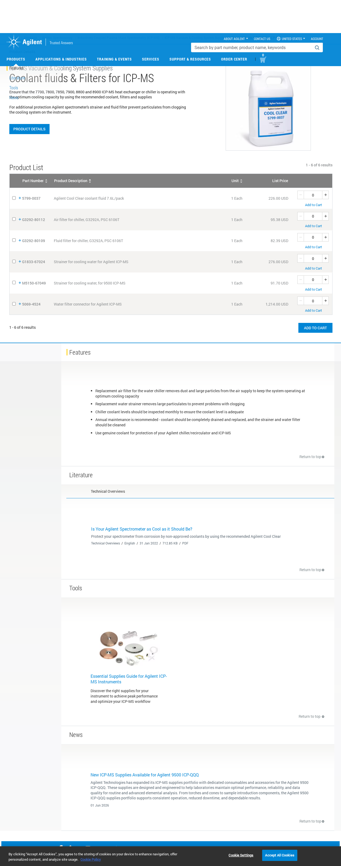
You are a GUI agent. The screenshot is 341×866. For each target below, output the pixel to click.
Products (16, 59)
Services (150, 59)
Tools (13, 87)
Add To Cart (315, 327)
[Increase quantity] (325, 195)
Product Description (70, 180)
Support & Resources (190, 59)
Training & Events (114, 59)
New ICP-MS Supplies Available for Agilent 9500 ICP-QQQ (145, 774)
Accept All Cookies (279, 855)
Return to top (310, 456)
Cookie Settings (241, 855)
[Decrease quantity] (300, 195)
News (13, 97)
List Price (280, 180)
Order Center (234, 59)
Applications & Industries (61, 59)
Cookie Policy (90, 859)
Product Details (29, 128)
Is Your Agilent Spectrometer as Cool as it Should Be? (141, 529)
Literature (17, 78)
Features (16, 68)
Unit (235, 180)
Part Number (33, 180)
